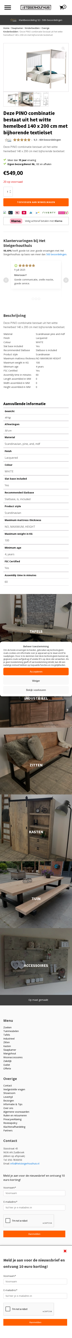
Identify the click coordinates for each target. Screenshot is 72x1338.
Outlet (6, 1064)
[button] (63, 48)
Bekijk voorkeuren (36, 689)
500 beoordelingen (56, 254)
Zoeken (7, 1027)
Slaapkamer (17, 28)
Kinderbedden (32, 28)
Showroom (9, 1093)
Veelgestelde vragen (14, 1089)
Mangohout (9, 1053)
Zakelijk (7, 1061)
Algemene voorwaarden (16, 1111)
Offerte (7, 1068)
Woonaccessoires (13, 1057)
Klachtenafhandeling (14, 1126)
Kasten (7, 1046)
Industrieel (9, 1038)
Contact (7, 1085)
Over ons (8, 1108)
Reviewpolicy (10, 1123)
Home (6, 28)
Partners (8, 1130)
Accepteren (36, 671)
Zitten (6, 1042)
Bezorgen (8, 1100)
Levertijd (8, 1096)
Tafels (6, 1034)
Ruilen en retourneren (15, 1115)
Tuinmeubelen (11, 1031)
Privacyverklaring (12, 1119)
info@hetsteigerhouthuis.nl (24, 1163)
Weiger (36, 680)
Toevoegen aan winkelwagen (36, 202)
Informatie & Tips (12, 1104)
